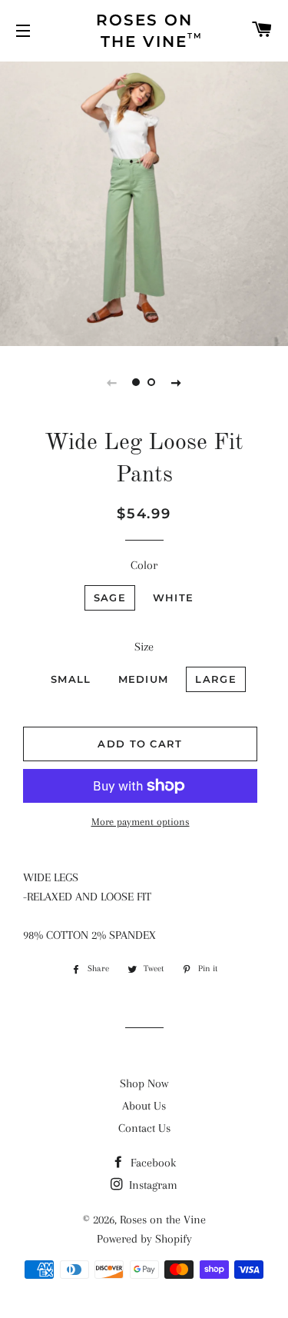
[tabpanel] (144, 202)
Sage (110, 597)
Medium (143, 679)
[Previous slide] (112, 382)
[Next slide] (177, 382)
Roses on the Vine (163, 1219)
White (173, 597)
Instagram (151, 1185)
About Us (144, 1106)
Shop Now (144, 1083)
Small (71, 679)
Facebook (151, 1163)
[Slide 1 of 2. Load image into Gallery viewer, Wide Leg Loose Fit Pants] (136, 382)
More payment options (140, 821)
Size (144, 647)
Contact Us (144, 1128)
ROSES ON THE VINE (150, 31)
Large (216, 679)
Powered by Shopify (144, 1239)
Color (144, 565)
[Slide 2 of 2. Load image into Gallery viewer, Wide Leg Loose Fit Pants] (152, 382)
